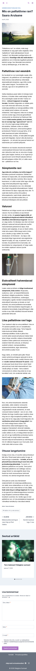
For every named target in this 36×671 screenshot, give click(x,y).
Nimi (5, 627)
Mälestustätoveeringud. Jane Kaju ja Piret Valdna (10, 520)
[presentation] (18, 551)
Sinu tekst (7, 602)
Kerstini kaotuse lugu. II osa (28, 519)
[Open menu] (32, 3)
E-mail (5, 635)
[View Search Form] (28, 3)
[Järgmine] (31, 559)
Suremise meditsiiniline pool (11, 8)
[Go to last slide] (4, 559)
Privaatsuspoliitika (21, 655)
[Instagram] (6, 3)
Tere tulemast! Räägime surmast (17, 565)
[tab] (14, 579)
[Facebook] (3, 3)
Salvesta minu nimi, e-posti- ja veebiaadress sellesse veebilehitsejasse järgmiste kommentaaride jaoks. (19, 641)
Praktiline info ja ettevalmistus (11, 510)
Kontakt (11, 655)
